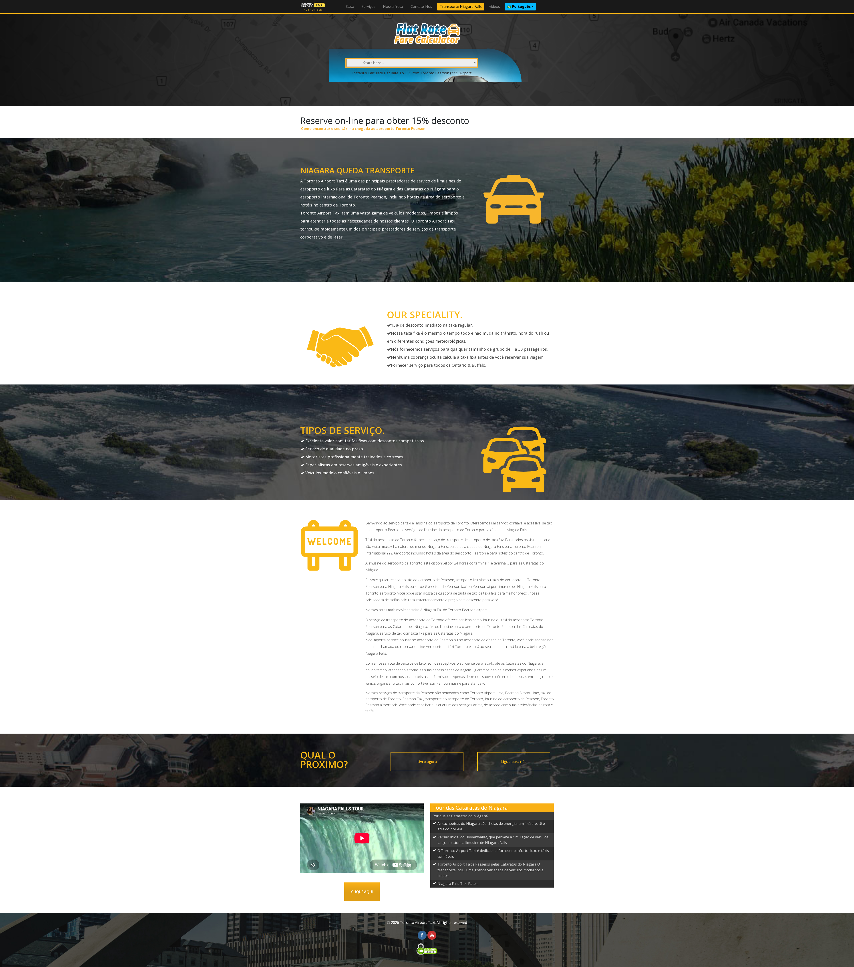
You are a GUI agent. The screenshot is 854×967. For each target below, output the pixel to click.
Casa (350, 6)
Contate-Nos (421, 6)
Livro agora (427, 761)
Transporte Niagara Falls (461, 6)
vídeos (494, 6)
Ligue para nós (513, 761)
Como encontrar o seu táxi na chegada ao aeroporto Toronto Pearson (362, 128)
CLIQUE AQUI (362, 891)
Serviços (368, 6)
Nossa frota (393, 6)
